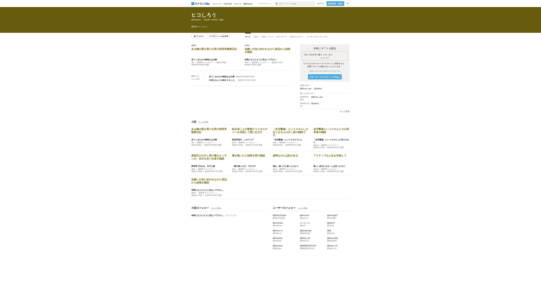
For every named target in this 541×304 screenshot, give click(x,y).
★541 (247, 62)
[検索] (276, 3)
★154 (315, 169)
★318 (315, 145)
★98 (193, 169)
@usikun (318, 88)
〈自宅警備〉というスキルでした (287, 139)
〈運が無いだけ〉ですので (244, 166)
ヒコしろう (204, 14)
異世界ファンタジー (205, 62)
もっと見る (195, 79)
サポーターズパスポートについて (324, 71)
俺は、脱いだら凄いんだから (285, 166)
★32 (275, 169)
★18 (234, 142)
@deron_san (305, 88)
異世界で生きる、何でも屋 (203, 166)
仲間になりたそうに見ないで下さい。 (261, 59)
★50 (275, 142)
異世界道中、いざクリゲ (243, 139)
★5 (192, 62)
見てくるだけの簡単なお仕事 (204, 59)
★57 (234, 169)
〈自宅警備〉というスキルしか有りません (331, 140)
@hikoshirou (196, 20)
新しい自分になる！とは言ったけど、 (330, 166)
